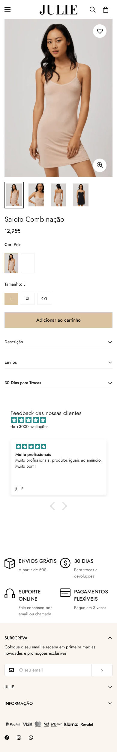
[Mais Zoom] (99, 165)
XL (28, 299)
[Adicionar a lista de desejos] (99, 31)
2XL (44, 299)
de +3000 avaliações (29, 426)
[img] (61, 420)
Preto (27, 263)
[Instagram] (18, 737)
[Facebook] (6, 737)
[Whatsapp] (30, 737)
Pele (11, 263)
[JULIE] (58, 9)
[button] (105, 10)
